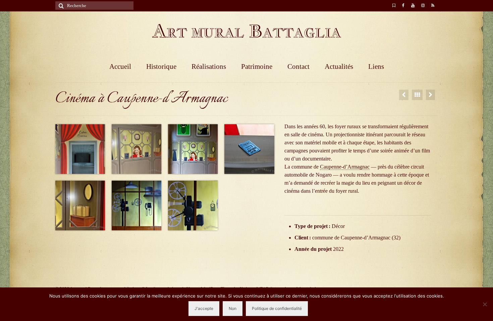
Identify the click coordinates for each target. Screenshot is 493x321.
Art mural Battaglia (246, 31)
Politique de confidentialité (277, 308)
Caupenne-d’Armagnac (345, 167)
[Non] (484, 304)
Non (232, 308)
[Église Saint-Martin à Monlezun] (403, 95)
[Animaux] (430, 95)
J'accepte (204, 308)
